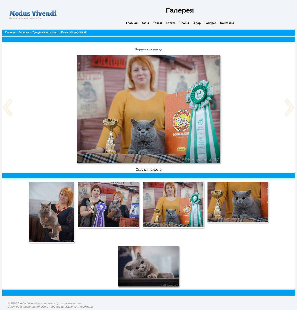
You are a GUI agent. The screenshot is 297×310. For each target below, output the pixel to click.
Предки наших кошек (45, 32)
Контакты (227, 23)
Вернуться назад (148, 49)
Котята (171, 23)
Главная (132, 23)
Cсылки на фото (148, 170)
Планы (184, 23)
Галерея (210, 23)
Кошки (157, 23)
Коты (145, 23)
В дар (197, 23)
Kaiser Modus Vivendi (73, 32)
